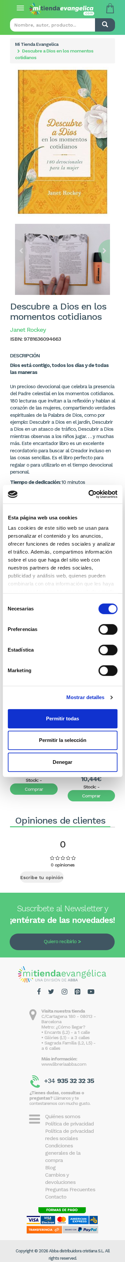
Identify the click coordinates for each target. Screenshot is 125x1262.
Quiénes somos (62, 1116)
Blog (50, 1167)
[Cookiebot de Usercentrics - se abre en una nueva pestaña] (89, 494)
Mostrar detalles (85, 697)
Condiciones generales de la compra (62, 1152)
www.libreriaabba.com (63, 1064)
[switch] (107, 629)
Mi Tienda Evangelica (36, 44)
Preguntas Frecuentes (70, 1189)
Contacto (55, 1197)
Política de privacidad (69, 1124)
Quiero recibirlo (60, 942)
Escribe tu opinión (41, 877)
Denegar (62, 762)
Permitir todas (62, 718)
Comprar (34, 789)
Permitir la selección (62, 740)
